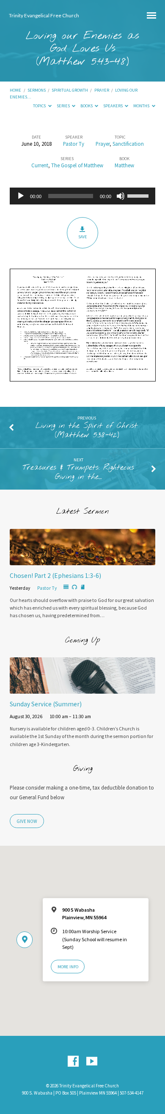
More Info (68, 967)
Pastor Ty (73, 143)
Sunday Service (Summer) (46, 704)
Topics (40, 106)
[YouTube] (91, 1061)
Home (15, 90)
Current (39, 165)
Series (64, 106)
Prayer (101, 90)
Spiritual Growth (70, 90)
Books (87, 106)
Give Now (26, 821)
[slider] (139, 195)
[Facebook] (73, 1061)
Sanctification (128, 143)
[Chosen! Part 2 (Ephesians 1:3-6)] (82, 560)
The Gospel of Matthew (77, 165)
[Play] (20, 196)
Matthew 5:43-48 (82, 61)
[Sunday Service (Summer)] (82, 688)
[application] (82, 196)
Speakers (113, 106)
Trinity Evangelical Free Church (44, 15)
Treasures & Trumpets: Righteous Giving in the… (78, 472)
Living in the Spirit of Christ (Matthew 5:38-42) (87, 430)
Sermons (37, 90)
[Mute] (120, 196)
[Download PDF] (82, 587)
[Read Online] (66, 587)
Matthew (124, 165)
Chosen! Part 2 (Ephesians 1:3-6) (55, 576)
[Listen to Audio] (74, 587)
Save (82, 237)
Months (141, 106)
